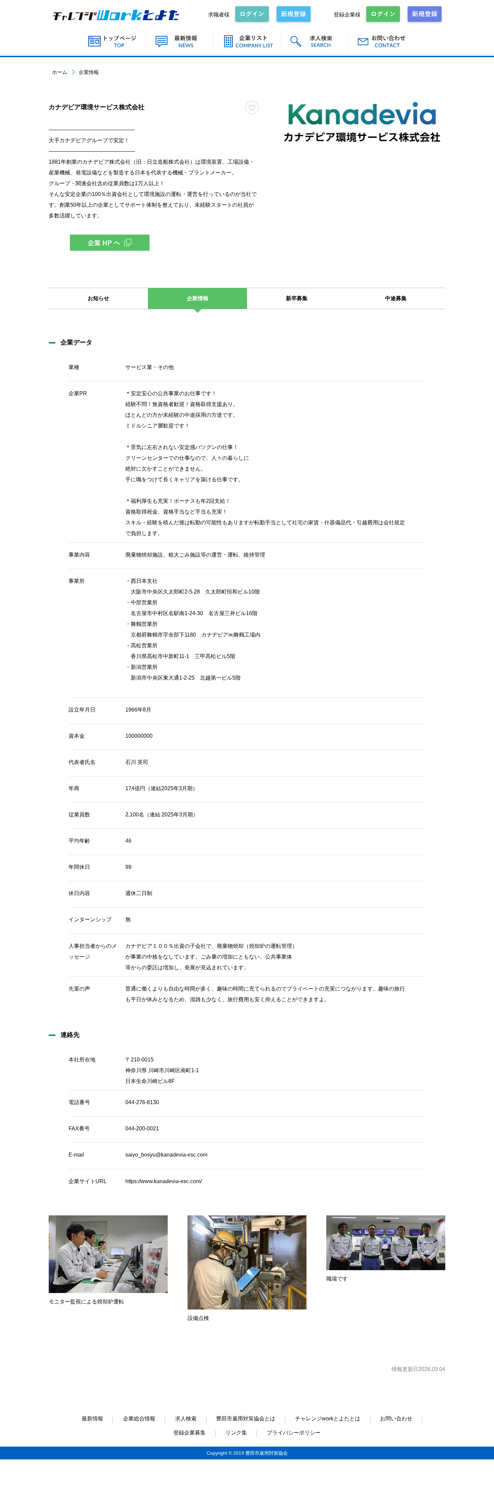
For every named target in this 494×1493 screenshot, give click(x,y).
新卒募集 (296, 298)
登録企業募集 (189, 1433)
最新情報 (92, 1418)
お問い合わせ (396, 1418)
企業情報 (197, 298)
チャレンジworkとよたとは (327, 1418)
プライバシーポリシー (294, 1433)
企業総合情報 (139, 1418)
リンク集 (236, 1433)
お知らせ (98, 298)
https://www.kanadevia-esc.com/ (163, 1181)
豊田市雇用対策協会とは (245, 1418)
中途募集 (396, 298)
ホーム (59, 72)
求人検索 (186, 1418)
